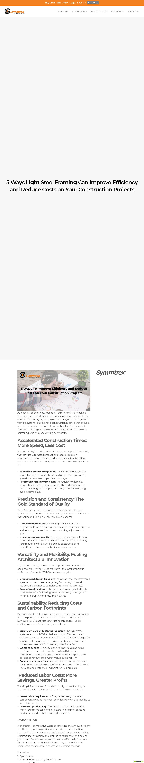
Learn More (93, 3)
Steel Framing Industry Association (39, 759)
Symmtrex (25, 756)
